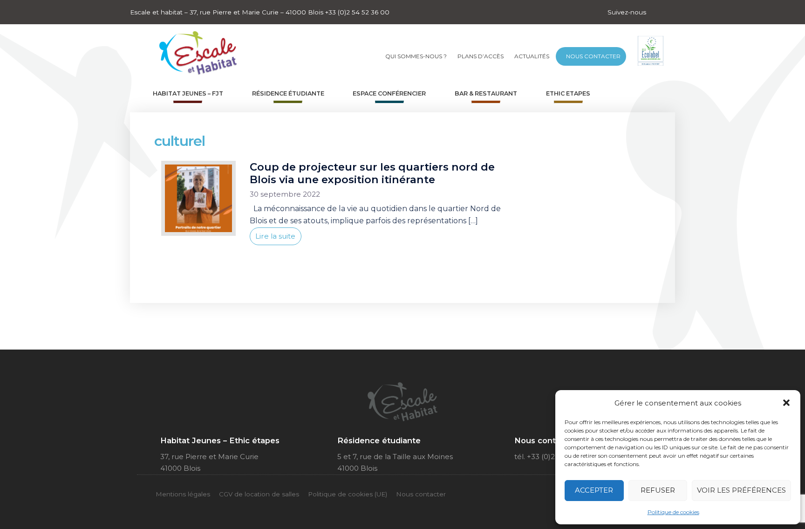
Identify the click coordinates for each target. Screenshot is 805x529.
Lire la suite (275, 236)
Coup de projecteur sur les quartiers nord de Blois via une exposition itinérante (372, 173)
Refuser (658, 490)
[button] (786, 402)
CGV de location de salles (259, 494)
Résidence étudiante (288, 93)
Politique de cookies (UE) (347, 494)
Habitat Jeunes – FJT (188, 93)
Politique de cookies (673, 511)
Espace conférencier (389, 93)
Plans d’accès (480, 56)
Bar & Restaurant (486, 93)
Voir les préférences (741, 490)
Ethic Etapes (568, 93)
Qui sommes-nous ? (416, 56)
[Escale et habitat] (198, 50)
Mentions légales (183, 494)
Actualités (531, 56)
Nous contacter (593, 56)
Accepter (594, 490)
